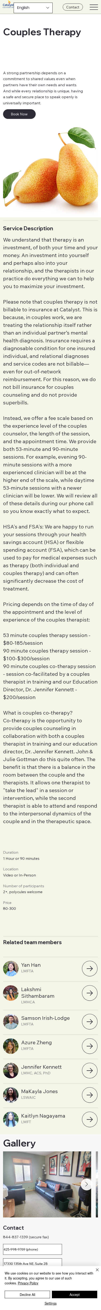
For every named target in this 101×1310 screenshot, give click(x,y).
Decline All (27, 1294)
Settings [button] (51, 1303)
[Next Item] (87, 1184)
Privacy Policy (28, 1283)
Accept (75, 1294)
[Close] (94, 1272)
